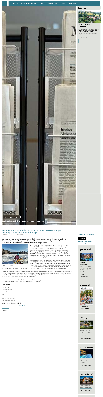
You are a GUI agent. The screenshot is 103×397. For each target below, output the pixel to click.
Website (90, 41)
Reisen (15, 3)
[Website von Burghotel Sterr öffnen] (89, 16)
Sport (42, 3)
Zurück (5, 310)
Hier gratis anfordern (85, 307)
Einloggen (82, 238)
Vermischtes (72, 3)
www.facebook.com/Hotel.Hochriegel (17, 305)
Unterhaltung (52, 3)
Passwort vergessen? (84, 243)
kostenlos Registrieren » (85, 241)
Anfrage (82, 41)
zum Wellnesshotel (85, 275)
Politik (63, 3)
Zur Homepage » (86, 338)
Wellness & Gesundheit (29, 3)
